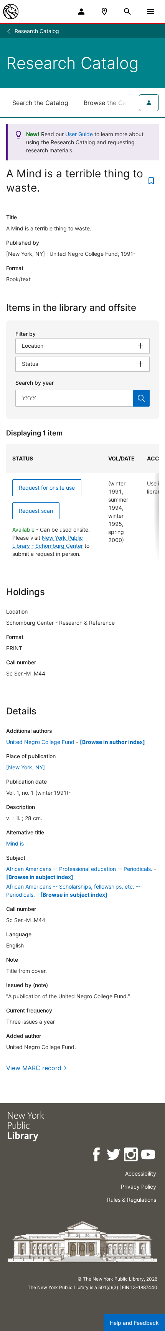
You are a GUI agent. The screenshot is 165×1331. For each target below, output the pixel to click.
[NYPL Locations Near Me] (104, 11)
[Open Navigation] (150, 11)
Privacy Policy (138, 1186)
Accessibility (140, 1173)
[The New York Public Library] (10, 11)
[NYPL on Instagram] (131, 1155)
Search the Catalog (40, 103)
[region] (82, 504)
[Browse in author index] (112, 742)
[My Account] (81, 11)
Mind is (15, 843)
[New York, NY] (25, 767)
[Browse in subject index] (39, 877)
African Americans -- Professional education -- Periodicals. (79, 869)
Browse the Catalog (112, 103)
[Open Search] (127, 11)
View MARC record (33, 1068)
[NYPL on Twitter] (114, 1155)
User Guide (79, 134)
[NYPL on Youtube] (148, 1155)
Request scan (36, 510)
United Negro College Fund (40, 742)
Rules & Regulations (131, 1199)
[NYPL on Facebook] (96, 1155)
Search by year (34, 382)
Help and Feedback (134, 1322)
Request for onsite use (47, 487)
